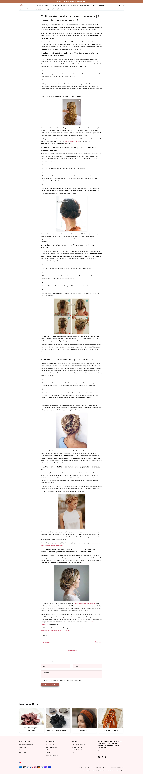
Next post (98, 642)
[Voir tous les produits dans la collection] (31, 720)
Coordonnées (111, 770)
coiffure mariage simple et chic (85, 603)
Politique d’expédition (101, 770)
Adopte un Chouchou (88, 767)
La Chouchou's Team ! (52, 747)
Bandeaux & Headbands (26, 744)
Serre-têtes (22, 750)
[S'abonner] (122, 751)
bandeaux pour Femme (72, 141)
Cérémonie (54, 5)
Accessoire (102, 5)
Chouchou (73, 5)
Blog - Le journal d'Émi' (78, 744)
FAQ (47, 750)
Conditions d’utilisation (88, 770)
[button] (116, 5)
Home (20, 9)
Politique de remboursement (102, 767)
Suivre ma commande (52, 755)
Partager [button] (45, 635)
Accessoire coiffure (42, 5)
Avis (73, 752)
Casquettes (22, 752)
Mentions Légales (77, 747)
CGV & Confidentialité (78, 750)
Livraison (48, 752)
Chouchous (22, 747)
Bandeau (93, 5)
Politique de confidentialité (117, 767)
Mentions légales (120, 770)
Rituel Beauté (84, 5)
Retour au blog (72, 650)
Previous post (46, 642)
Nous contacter (50, 744)
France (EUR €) (24, 763)
